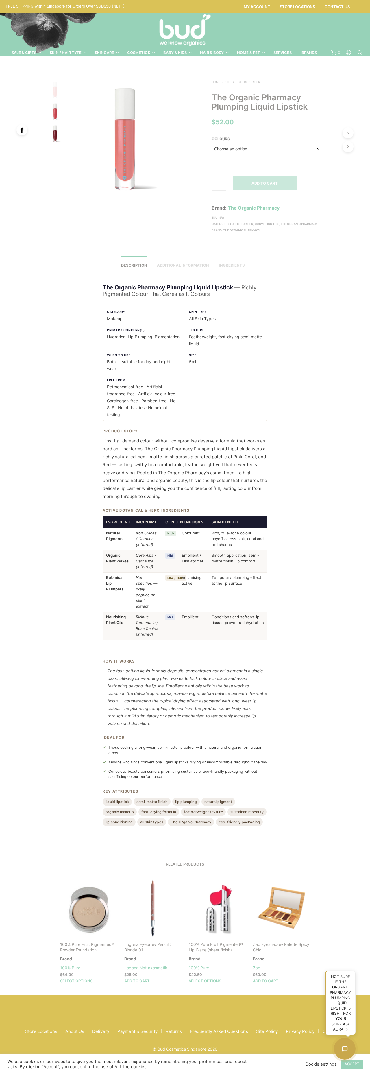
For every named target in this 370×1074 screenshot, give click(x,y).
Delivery (100, 1031)
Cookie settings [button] (321, 1064)
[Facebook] (21, 129)
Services (282, 52)
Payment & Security (137, 1031)
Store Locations (297, 6)
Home (216, 82)
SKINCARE (104, 52)
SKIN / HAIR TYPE (66, 52)
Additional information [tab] (183, 265)
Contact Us (337, 6)
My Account (257, 6)
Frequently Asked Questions (219, 1031)
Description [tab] (134, 265)
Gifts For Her (249, 82)
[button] (335, 53)
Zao (256, 967)
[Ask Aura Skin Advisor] (345, 1049)
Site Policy (267, 1031)
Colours (221, 138)
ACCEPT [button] (352, 1064)
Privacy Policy (300, 1031)
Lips (276, 224)
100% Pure (70, 967)
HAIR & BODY (212, 52)
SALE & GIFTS (24, 52)
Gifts (229, 82)
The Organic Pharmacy (254, 208)
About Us (74, 1031)
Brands (309, 52)
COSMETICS (138, 52)
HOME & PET (248, 52)
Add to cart (264, 183)
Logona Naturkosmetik (145, 967)
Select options (76, 980)
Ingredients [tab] (232, 265)
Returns (174, 1031)
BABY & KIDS (175, 52)
